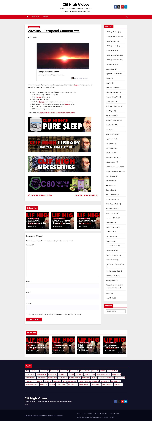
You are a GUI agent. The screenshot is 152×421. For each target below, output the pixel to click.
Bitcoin (84, 413)
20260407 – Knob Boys (87, 221)
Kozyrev (76, 85)
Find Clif (35, 17)
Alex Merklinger (111, 64)
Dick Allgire (109, 111)
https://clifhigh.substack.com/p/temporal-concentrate (57, 113)
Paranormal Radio (112, 218)
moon (94, 377)
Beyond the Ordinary (113, 74)
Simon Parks (61, 384)
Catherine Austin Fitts (113, 88)
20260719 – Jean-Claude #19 (62, 346)
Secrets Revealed (32, 384)
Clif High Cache (103, 413)
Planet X (48, 381)
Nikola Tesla (120, 377)
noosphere (30, 381)
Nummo (39, 381)
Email (28, 292)
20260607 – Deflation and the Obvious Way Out (37, 222)
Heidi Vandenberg (112, 134)
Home (78, 413)
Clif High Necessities (83, 417)
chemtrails (52, 374)
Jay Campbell (110, 139)
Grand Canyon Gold (103, 374)
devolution (62, 374)
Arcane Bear (110, 69)
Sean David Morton (112, 255)
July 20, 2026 (59, 350)
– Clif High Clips (111, 41)
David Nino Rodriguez (113, 106)
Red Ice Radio (110, 236)
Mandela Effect (74, 377)
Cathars (95, 371)
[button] (126, 17)
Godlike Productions (112, 120)
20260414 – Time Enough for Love (61, 221)
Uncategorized (111, 280)
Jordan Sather (111, 162)
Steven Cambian (111, 260)
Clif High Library (114, 413)
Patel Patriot (110, 222)
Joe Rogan (42, 377)
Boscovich (74, 371)
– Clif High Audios (112, 32)
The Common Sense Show (115, 264)
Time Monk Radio (112, 276)
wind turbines (107, 384)
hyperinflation (30, 377)
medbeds (86, 377)
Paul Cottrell (110, 232)
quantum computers (70, 381)
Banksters (44, 371)
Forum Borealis (111, 115)
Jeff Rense (109, 153)
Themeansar (58, 415)
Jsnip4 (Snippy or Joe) (114, 171)
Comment (30, 245)
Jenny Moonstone (112, 157)
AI (27, 371)
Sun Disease (72, 384)
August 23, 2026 (34, 350)
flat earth (79, 374)
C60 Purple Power (93, 413)
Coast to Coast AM (112, 97)
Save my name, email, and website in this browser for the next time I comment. (55, 314)
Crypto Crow (110, 102)
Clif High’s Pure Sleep (96, 417)
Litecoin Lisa (110, 190)
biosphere (54, 371)
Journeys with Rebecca (114, 167)
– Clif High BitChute (112, 36)
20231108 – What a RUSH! (85, 195)
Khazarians (63, 377)
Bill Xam (108, 78)
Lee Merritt (109, 185)
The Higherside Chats (113, 271)
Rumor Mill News (111, 246)
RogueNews (110, 241)
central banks (112, 371)
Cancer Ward (85, 371)
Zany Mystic (110, 298)
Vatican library (84, 384)
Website (28, 303)
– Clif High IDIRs (111, 46)
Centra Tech (30, 374)
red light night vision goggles (89, 381)
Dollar (71, 374)
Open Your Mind (111, 213)
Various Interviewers (113, 285)
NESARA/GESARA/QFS (106, 377)
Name (28, 281)
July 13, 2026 (85, 350)
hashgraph (116, 374)
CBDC (103, 371)
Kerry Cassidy (110, 176)
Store (45, 17)
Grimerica (109, 129)
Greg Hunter (110, 125)
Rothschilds (105, 381)
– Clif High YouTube (112, 60)
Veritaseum (96, 384)
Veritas (108, 293)
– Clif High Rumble (112, 50)
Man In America (111, 195)
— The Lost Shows (112, 288)
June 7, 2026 (111, 350)
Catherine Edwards (112, 92)
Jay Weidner (110, 143)
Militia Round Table (112, 204)
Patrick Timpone (111, 227)
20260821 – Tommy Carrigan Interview (37, 346)
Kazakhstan (52, 377)
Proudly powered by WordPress (33, 415)
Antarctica (35, 371)
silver (52, 384)
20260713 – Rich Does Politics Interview (87, 347)
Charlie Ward (41, 374)
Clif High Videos (76, 4)
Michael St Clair (111, 199)
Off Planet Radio (111, 208)
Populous (57, 381)
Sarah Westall (110, 250)
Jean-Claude (110, 148)
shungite (43, 384)
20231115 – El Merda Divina (41, 195)
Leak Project (110, 181)
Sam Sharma (115, 381)
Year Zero (118, 384)
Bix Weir (108, 83)
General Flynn (90, 374)
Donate (106, 417)
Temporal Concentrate (48, 72)
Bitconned (64, 371)
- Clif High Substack (34, 27)
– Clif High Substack (112, 55)
